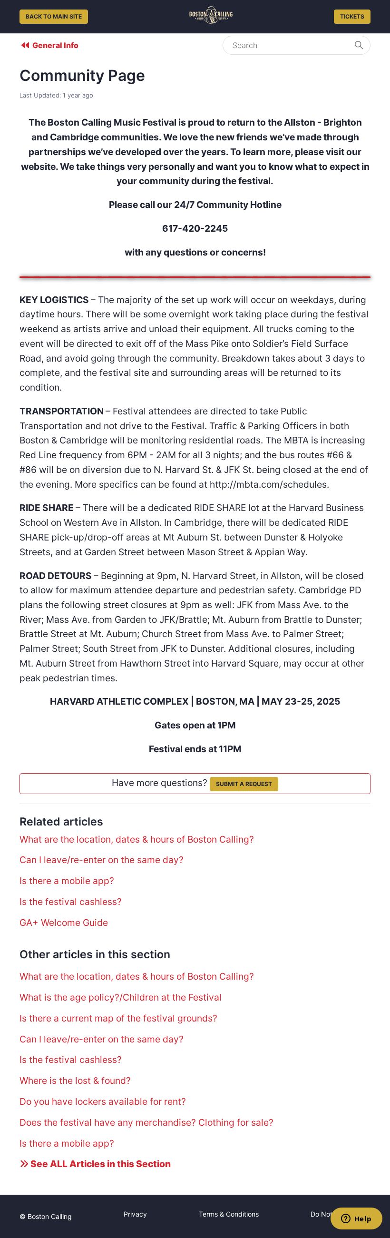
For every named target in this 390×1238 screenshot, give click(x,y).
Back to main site (54, 16)
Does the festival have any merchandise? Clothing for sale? (146, 1122)
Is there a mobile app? (67, 880)
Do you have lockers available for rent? (103, 1101)
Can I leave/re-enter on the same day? (102, 859)
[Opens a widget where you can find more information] (356, 1219)
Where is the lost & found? (75, 1080)
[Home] (211, 20)
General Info (55, 45)
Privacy (135, 1214)
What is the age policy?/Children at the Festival (121, 997)
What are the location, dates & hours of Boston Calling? (137, 839)
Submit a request (244, 783)
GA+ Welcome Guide (64, 922)
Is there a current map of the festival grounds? (118, 1018)
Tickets (352, 16)
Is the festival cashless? (71, 901)
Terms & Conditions (229, 1214)
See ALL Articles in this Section (100, 1163)
